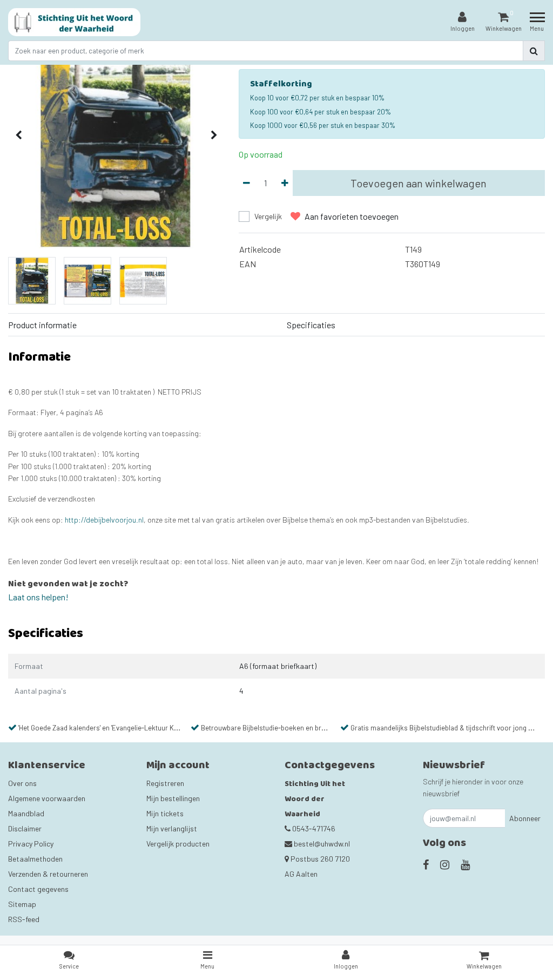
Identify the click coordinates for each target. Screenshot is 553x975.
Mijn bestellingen (173, 798)
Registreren (165, 783)
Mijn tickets (165, 813)
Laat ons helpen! (38, 597)
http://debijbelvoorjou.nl (104, 519)
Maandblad (26, 813)
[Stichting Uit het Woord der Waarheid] (74, 22)
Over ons (22, 783)
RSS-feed (23, 919)
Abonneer (525, 818)
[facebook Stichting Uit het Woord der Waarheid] (426, 864)
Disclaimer (25, 828)
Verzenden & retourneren (48, 873)
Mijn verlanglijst (171, 828)
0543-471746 (313, 828)
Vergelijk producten (178, 843)
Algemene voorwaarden (46, 798)
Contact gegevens (38, 888)
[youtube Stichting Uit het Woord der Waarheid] (465, 864)
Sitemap (22, 904)
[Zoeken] (534, 50)
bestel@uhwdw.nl (322, 843)
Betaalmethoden (35, 858)
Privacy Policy (30, 843)
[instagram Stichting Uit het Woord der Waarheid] (444, 864)
